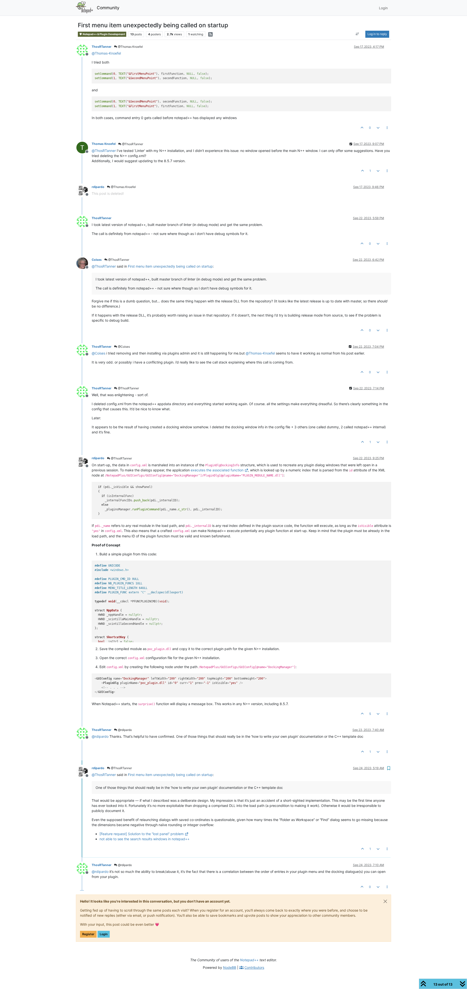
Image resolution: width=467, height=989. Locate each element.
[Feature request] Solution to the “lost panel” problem (141, 834)
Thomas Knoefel (104, 144)
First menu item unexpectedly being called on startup (170, 266)
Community (108, 7)
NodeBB (229, 967)
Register (88, 934)
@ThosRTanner (132, 144)
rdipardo (98, 187)
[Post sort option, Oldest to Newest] (357, 34)
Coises (97, 259)
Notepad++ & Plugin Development (103, 34)
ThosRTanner (101, 46)
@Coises (123, 346)
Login (104, 934)
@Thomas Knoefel (130, 46)
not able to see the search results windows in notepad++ (144, 839)
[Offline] (84, 50)
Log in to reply (377, 34)
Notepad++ (249, 960)
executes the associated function (217, 470)
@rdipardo (124, 730)
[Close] (385, 901)
